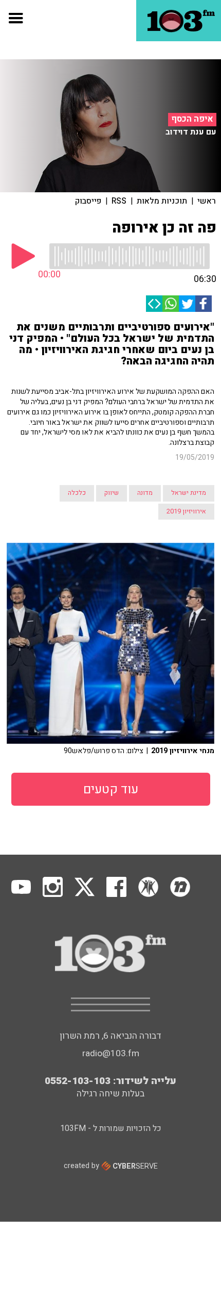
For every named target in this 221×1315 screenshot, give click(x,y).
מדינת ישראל (188, 492)
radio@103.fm (110, 1053)
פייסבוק (88, 201)
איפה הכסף (192, 119)
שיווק (111, 492)
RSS (119, 201)
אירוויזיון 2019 (186, 511)
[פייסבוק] (203, 303)
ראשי (206, 201)
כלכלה (77, 492)
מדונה (145, 492)
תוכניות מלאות (162, 201)
